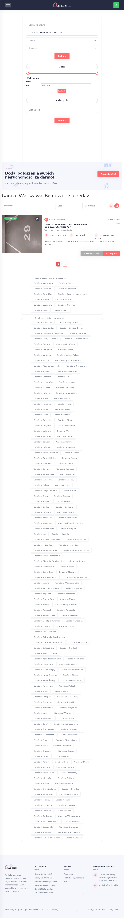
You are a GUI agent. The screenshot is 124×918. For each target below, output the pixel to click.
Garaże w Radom (41, 299)
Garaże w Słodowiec (43, 816)
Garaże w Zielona (74, 838)
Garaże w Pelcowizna (43, 686)
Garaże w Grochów (42, 512)
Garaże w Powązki (66, 805)
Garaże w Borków (62, 496)
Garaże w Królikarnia (43, 371)
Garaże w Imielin (65, 349)
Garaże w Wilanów (42, 431)
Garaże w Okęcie (71, 453)
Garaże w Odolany (68, 773)
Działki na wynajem (44, 893)
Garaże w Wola (41, 745)
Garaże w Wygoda (73, 588)
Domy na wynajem (43, 878)
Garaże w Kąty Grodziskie (45, 653)
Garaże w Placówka (43, 805)
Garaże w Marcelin (42, 387)
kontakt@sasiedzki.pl (109, 885)
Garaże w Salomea (42, 469)
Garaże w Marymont (68, 794)
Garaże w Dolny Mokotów (46, 339)
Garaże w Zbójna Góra (44, 599)
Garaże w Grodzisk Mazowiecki (72, 294)
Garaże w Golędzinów (44, 648)
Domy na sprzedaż (43, 874)
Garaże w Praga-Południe (45, 490)
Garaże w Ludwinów (43, 382)
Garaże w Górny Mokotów (76, 339)
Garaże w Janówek (42, 355)
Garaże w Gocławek (65, 507)
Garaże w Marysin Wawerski (47, 539)
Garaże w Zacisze (66, 718)
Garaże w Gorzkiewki (65, 447)
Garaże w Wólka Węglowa (46, 821)
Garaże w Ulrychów (43, 778)
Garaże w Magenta (60, 534)
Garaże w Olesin (70, 675)
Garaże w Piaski (63, 800)
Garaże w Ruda (64, 811)
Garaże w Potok (41, 398)
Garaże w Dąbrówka (78, 333)
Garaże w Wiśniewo (43, 718)
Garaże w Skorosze (65, 469)
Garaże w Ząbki (41, 310)
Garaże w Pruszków (43, 288)
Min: (28, 81)
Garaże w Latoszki (42, 377)
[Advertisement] (62, 145)
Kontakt (68, 881)
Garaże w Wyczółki (42, 436)
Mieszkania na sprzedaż (46, 881)
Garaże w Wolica (65, 431)
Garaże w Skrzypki (67, 572)
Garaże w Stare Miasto (66, 740)
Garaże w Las (40, 534)
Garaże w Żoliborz (66, 778)
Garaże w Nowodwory (71, 680)
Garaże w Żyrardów (43, 294)
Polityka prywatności (74, 878)
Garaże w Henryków (43, 349)
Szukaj (61, 56)
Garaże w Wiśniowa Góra (67, 583)
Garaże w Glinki (63, 501)
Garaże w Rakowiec (43, 463)
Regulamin (69, 874)
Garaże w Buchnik (42, 626)
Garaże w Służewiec (43, 420)
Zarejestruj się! (108, 174)
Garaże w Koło (61, 762)
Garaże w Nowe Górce (44, 773)
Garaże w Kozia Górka (44, 528)
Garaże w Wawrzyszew (69, 816)
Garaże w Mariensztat (44, 735)
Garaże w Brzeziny (74, 621)
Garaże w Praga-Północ (66, 604)
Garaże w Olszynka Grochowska (49, 561)
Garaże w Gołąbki (42, 447)
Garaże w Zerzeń (41, 604)
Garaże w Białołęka (69, 615)
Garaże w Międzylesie (44, 545)
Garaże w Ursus (67, 474)
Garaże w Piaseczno (67, 288)
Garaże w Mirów (81, 762)
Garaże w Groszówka (43, 827)
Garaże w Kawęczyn (43, 523)
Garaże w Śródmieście (44, 729)
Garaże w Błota (41, 496)
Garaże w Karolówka (67, 518)
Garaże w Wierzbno (66, 425)
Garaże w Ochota (64, 442)
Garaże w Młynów (42, 767)
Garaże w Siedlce (63, 299)
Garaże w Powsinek (43, 404)
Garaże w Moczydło (65, 387)
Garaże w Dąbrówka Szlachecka (48, 642)
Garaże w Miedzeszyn (76, 539)
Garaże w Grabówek (65, 344)
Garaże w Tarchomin (43, 707)
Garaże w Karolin (41, 762)
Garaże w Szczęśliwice (44, 474)
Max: (28, 85)
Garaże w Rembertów (44, 566)
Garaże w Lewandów (43, 664)
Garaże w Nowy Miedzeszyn (76, 550)
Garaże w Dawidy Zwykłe (71, 328)
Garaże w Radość (77, 561)
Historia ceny (92, 253)
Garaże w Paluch (69, 458)
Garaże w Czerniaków (44, 328)
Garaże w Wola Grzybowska (47, 838)
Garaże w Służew (62, 415)
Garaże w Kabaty (41, 360)
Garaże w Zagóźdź (42, 594)
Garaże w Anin (69, 490)
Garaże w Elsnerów (78, 642)
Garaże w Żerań (41, 724)
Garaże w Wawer (42, 583)
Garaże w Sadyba (42, 409)
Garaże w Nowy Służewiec (46, 453)
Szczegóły (111, 253)
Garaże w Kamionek (43, 518)
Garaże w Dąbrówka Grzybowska (49, 637)
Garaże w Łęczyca (67, 382)
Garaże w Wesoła (72, 821)
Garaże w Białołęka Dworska (47, 621)
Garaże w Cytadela (70, 789)
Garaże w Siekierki (63, 409)
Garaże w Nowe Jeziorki (66, 393)
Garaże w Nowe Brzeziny (45, 675)
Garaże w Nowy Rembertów (47, 556)
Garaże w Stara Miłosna (69, 832)
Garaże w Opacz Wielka (45, 458)
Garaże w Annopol (42, 610)
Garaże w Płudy (41, 691)
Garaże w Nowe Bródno (72, 669)
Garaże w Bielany (41, 783)
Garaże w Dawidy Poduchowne (48, 333)
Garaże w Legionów (43, 305)
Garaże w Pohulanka (43, 832)
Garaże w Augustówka (68, 322)
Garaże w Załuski (41, 485)
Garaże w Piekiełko (68, 686)
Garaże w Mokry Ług (68, 545)
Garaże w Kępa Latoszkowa (68, 360)
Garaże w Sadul (67, 566)
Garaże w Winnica (62, 713)
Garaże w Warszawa (43, 283)
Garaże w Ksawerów (68, 371)
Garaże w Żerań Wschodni (66, 724)
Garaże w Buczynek (65, 626)
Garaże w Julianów (65, 512)
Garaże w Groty (41, 756)
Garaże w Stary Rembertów (75, 577)
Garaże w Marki (61, 310)
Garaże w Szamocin (43, 702)
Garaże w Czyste (66, 751)
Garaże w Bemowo (62, 745)
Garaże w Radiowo (42, 811)
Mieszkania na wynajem (46, 885)
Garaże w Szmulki (65, 702)
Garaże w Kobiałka (75, 659)
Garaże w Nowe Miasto (71, 735)
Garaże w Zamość (65, 436)
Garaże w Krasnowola (76, 366)
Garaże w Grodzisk (68, 648)
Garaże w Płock (65, 283)
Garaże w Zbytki (67, 599)
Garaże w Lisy (63, 377)
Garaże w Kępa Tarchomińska (47, 659)
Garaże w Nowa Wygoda (45, 550)
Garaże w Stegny (66, 420)
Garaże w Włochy (66, 480)
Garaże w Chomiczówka (45, 789)
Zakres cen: (34, 78)
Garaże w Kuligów (68, 528)
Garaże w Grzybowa (68, 827)
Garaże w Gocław (42, 507)
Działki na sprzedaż (44, 889)
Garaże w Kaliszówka (43, 794)
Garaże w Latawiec (68, 729)
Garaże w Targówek (67, 707)
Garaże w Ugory (41, 713)
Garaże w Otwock (66, 305)
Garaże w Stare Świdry (67, 697)
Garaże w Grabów (42, 344)
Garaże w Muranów (65, 767)
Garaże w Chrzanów (43, 751)
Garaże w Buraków (64, 783)
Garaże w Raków (65, 463)
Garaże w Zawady (42, 442)
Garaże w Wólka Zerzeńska (46, 588)
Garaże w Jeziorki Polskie (68, 355)
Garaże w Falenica (42, 501)
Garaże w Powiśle (42, 740)
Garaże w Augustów (66, 610)
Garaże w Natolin (42, 393)
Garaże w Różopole (42, 697)
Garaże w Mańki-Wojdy (44, 669)
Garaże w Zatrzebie (66, 594)
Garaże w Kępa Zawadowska (47, 366)
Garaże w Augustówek (44, 615)
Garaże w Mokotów (43, 322)
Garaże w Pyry (64, 404)
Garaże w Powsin (62, 398)
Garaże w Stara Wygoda (45, 577)
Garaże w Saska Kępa (43, 572)
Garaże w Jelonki (61, 756)
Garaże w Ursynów (42, 425)
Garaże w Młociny (42, 800)
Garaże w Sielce (41, 415)
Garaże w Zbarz (62, 485)
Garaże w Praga (61, 691)
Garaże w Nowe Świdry (44, 680)
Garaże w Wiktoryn (43, 480)
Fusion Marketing (50, 909)
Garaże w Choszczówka (45, 632)
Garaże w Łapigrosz (68, 664)
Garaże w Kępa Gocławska (70, 523)
